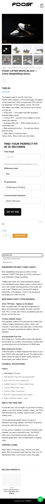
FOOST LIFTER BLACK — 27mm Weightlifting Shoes (11, 490)
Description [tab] (7, 255)
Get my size (12, 212)
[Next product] (3, 80)
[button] (3, 4)
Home (4, 68)
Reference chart (11, 168)
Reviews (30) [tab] (7, 262)
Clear (41, 222)
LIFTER (38, 68)
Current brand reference (14, 195)
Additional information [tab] (11, 259)
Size (3, 224)
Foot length (9, 152)
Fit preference (10, 182)
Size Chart (6, 92)
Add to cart (20, 236)
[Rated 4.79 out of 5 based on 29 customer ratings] (22, 85)
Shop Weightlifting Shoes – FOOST (21, 68)
